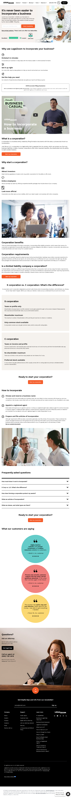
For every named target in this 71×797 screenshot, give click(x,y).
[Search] (58, 2)
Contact (6, 720)
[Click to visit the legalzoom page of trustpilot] (17, 37)
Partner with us (8, 728)
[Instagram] (54, 715)
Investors (6, 723)
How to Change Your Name (43, 732)
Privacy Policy (9, 772)
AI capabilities (39, 715)
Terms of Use (46, 770)
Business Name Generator (43, 722)
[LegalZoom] (60, 712)
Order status (23, 715)
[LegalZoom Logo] (8, 3)
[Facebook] (63, 715)
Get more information (41, 793)
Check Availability (28, 26)
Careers (6, 718)
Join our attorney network (27, 723)
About (5, 715)
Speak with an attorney (26, 720)
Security (22, 725)
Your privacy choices (9, 776)
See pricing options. (8, 30)
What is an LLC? (40, 727)
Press (5, 725)
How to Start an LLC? (42, 729)
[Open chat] (68, 794)
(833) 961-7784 (52, 2)
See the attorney (50, 790)
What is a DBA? (40, 734)
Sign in (64, 2)
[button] (35, 115)
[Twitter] (66, 715)
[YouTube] (57, 715)
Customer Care (24, 718)
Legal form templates (41, 724)
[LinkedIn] (60, 715)
